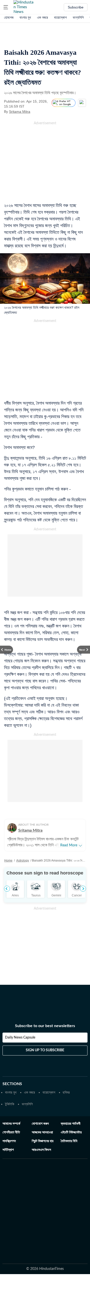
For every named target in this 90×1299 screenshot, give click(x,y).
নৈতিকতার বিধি (69, 1141)
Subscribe (76, 7)
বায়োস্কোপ (60, 17)
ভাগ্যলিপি (78, 17)
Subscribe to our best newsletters (45, 1026)
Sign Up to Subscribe (45, 1050)
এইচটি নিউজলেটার (71, 1132)
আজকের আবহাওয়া (42, 1132)
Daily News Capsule (20, 1037)
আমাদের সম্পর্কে (11, 1123)
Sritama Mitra (19, 112)
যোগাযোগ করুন (40, 1123)
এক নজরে (42, 17)
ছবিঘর (66, 1092)
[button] (5, 7)
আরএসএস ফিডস (41, 1150)
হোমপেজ (9, 17)
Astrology (22, 860)
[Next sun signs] (83, 889)
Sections (12, 1084)
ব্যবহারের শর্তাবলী (70, 1123)
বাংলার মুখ (25, 17)
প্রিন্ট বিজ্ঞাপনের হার (43, 1141)
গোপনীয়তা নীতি (11, 1132)
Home (8, 860)
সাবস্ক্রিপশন (9, 1141)
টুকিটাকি (9, 1104)
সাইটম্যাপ (8, 1150)
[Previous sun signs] (7, 889)
